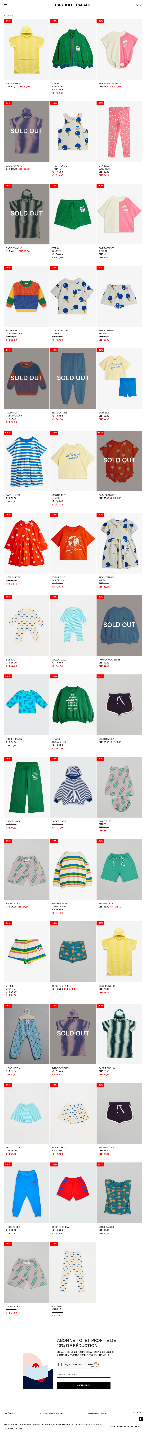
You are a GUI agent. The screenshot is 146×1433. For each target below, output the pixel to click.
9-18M (73, 84)
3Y (32, 1148)
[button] (141, 5)
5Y (39, 1148)
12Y (138, 1151)
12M (45, 660)
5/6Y (45, 331)
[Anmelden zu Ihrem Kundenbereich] (137, 5)
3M (33, 660)
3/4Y (39, 331)
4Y (36, 1148)
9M (41, 660)
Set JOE (10, 660)
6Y (42, 1148)
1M (29, 660)
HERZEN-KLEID (13, 577)
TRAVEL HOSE (13, 821)
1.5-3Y (80, 84)
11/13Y (137, 990)
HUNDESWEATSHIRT (109, 660)
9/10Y (37, 336)
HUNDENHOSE (59, 413)
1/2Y (34, 331)
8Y (46, 1148)
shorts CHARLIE (61, 986)
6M (37, 660)
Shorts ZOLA (106, 739)
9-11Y (91, 89)
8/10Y (137, 986)
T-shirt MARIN (14, 739)
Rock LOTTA (13, 1148)
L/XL (45, 84)
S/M (40, 84)
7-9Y (85, 89)
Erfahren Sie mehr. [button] (14, 1428)
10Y (45, 1151)
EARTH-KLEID (13, 495)
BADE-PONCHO (14, 84)
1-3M (124, 413)
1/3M (131, 84)
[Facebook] (141, 1419)
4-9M (137, 84)
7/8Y (31, 336)
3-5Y (86, 84)
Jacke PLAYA (59, 821)
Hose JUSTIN (13, 1068)
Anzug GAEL (59, 660)
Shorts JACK (13, 904)
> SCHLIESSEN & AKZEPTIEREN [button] (125, 1427)
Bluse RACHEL (106, 1227)
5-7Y (91, 84)
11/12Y (44, 336)
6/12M (28, 331)
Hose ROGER (13, 1227)
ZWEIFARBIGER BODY (110, 84)
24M (45, 663)
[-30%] (26, 49)
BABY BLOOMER (107, 495)
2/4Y (125, 986)
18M (40, 663)
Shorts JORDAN (61, 1227)
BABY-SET (104, 413)
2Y (29, 1227)
